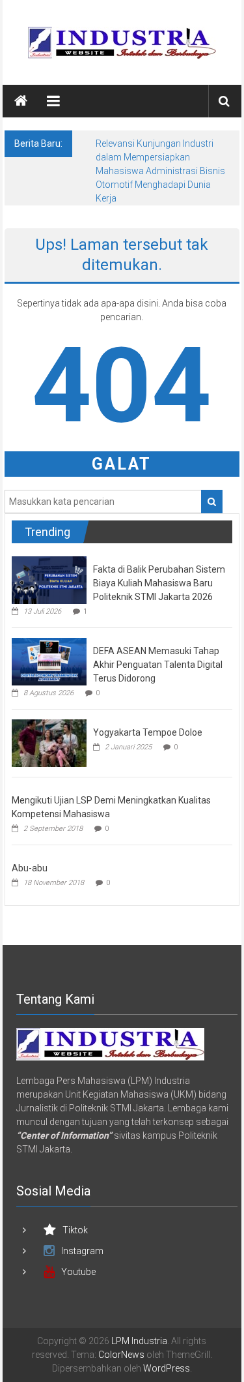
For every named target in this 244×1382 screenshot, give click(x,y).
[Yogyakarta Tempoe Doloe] (49, 743)
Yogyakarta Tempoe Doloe (147, 732)
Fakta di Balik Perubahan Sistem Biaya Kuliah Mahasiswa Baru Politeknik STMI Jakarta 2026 (159, 583)
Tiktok (75, 1230)
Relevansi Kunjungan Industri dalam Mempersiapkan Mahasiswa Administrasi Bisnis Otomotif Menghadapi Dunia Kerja (160, 170)
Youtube (78, 1272)
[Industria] (110, 1043)
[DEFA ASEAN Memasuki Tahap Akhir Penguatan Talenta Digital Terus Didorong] (49, 661)
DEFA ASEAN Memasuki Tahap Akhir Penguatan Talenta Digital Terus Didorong (158, 664)
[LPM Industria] (21, 101)
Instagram (82, 1251)
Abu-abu (29, 868)
